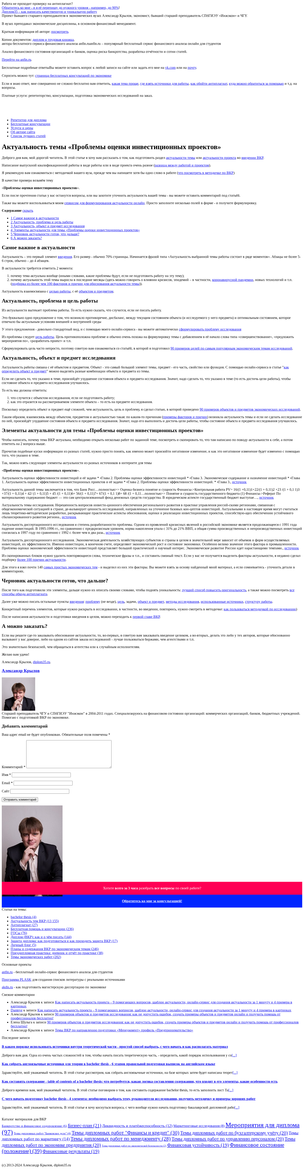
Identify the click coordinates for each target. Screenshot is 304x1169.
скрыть (27, 210)
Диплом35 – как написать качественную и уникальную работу (49, 12)
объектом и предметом (96, 291)
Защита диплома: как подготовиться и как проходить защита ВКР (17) (64, 941)
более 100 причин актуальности (41, 560)
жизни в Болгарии (186, 1161)
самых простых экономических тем (70, 567)
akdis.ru (7, 987)
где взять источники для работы (164, 83)
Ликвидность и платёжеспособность (137, 1126)
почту (192, 67)
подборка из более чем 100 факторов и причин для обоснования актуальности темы (75, 284)
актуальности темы (180, 158)
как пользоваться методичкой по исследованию (260, 609)
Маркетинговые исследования (199, 1126)
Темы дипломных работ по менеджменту (121, 1138)
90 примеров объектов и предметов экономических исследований (250, 409)
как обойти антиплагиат (209, 83)
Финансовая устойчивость (198, 1144)
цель (121, 601)
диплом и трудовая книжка (53, 40)
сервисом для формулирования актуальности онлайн (104, 203)
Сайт (5, 791)
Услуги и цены (22, 128)
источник (239, 482)
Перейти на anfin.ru (16, 59)
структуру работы (258, 601)
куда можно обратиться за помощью (256, 83)
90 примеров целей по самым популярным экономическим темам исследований (231, 348)
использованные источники (222, 601)
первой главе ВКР (146, 617)
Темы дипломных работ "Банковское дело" (42, 1133)
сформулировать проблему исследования (210, 329)
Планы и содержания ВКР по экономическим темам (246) (55, 949)
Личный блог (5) (23, 945)
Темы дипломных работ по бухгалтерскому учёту (234, 1132)
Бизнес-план (84, 1125)
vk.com (170, 67)
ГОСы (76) (19, 933)
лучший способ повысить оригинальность (214, 590)
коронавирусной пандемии (232, 280)
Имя (6, 775)
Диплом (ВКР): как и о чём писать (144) (41, 937)
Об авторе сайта (23, 132)
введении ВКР (252, 158)
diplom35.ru (41, 662)
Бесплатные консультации (30, 124)
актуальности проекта (219, 158)
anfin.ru (7, 972)
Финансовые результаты (71, 1151)
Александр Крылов (21, 670)
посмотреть (60, 32)
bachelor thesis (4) (23, 917)
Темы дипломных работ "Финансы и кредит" (125, 1132)
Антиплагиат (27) (24, 925)
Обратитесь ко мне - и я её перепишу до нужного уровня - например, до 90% (60, 8)
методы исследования (182, 601)
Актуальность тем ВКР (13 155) (35, 921)
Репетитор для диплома (29, 120)
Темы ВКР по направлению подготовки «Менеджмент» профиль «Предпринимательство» (124, 1030)
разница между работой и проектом (182, 165)
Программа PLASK (16, 979)
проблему (92, 601)
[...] (234, 1055)
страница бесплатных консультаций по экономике (73, 75)
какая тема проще (125, 83)
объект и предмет (151, 601)
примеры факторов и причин (185, 417)
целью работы (60, 291)
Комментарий (13, 767)
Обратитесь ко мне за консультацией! (152, 901)
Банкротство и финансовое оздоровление (34, 1126)
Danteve (16, 1010)
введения (65, 257)
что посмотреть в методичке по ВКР (205, 173)
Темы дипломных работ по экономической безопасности (134, 1146)
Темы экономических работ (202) (36, 957)
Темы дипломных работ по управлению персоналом (228, 1138)
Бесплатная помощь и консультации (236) (42, 929)
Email (7, 783)
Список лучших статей (28, 136)
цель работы (44, 337)
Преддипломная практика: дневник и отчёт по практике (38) (57, 953)
